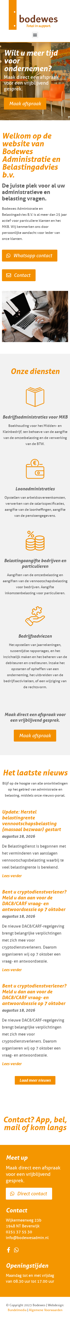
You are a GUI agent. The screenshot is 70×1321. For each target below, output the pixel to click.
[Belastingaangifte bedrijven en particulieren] (35, 540)
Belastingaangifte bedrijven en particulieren (35, 563)
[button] (35, 35)
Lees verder (12, 875)
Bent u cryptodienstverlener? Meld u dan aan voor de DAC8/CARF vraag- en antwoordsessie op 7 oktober (34, 900)
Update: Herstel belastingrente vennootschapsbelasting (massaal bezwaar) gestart (31, 820)
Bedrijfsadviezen (35, 636)
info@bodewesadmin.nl (27, 1237)
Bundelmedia (17, 1310)
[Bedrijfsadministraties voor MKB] (35, 397)
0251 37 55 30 (19, 1232)
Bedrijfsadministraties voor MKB (35, 417)
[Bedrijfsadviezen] (35, 616)
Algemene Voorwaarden (45, 1310)
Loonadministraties (35, 489)
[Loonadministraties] (35, 469)
